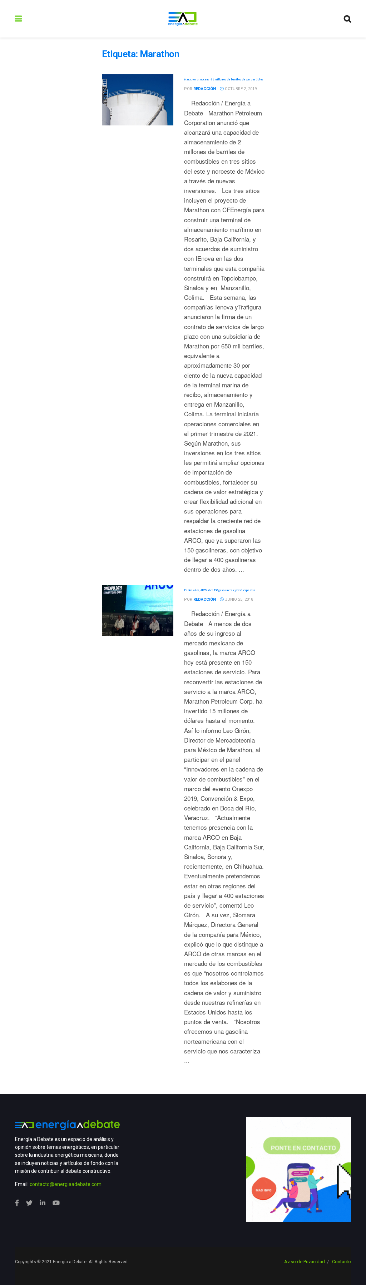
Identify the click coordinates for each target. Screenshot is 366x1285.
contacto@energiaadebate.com (66, 1184)
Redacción (204, 88)
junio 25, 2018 (238, 599)
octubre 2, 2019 (240, 88)
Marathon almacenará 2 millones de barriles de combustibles (223, 79)
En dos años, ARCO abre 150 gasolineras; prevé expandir (219, 590)
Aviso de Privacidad (304, 1261)
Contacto (341, 1261)
